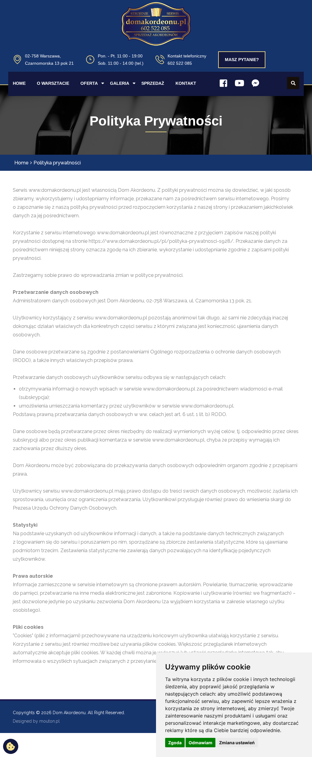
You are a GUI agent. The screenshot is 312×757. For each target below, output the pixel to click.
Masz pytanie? (242, 59)
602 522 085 (180, 63)
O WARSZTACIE (53, 83)
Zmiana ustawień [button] (237, 742)
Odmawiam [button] (200, 742)
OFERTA (89, 83)
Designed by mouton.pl (36, 721)
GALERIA (119, 83)
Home (21, 163)
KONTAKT (186, 83)
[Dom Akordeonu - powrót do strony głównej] (156, 31)
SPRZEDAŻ (152, 83)
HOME (19, 83)
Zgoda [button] (175, 742)
